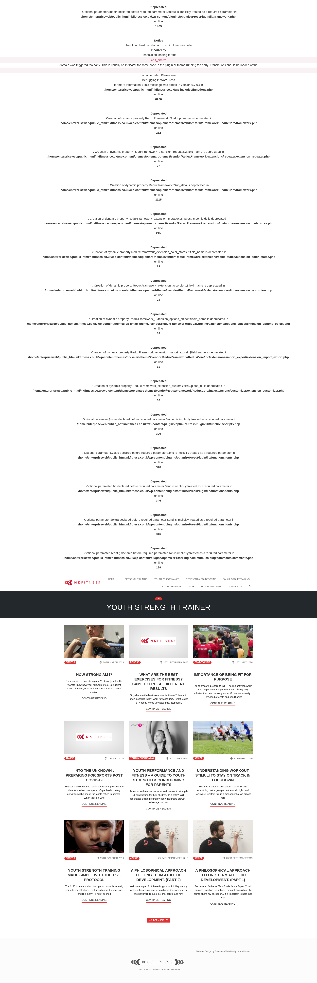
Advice (70, 758)
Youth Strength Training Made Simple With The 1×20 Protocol (94, 875)
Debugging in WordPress (158, 80)
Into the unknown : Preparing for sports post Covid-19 (94, 775)
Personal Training (136, 579)
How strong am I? (94, 675)
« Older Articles (159, 920)
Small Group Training (236, 579)
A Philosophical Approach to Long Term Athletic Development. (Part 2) (158, 875)
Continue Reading (94, 698)
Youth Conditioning (142, 758)
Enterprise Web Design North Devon (232, 951)
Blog (191, 586)
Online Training (171, 586)
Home (111, 579)
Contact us (235, 586)
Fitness (70, 662)
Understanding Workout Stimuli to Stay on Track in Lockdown (222, 775)
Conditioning (202, 662)
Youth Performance (166, 579)
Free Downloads (211, 586)
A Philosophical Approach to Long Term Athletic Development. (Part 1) (222, 875)
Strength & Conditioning (201, 579)
